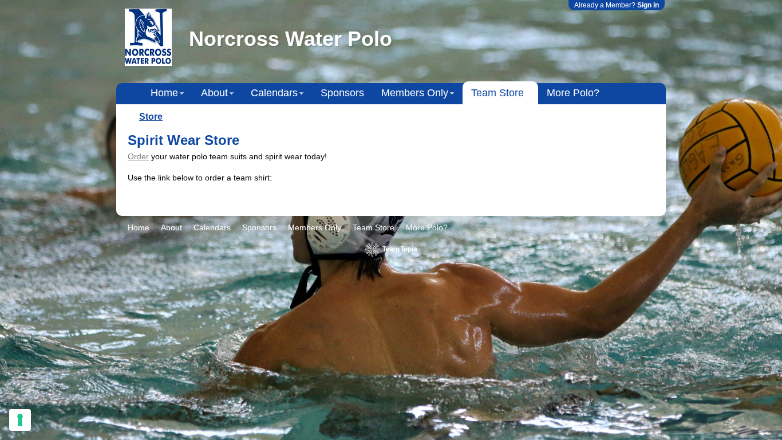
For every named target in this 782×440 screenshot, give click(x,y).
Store (151, 116)
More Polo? (573, 93)
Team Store (497, 93)
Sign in (648, 5)
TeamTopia (391, 249)
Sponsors (342, 93)
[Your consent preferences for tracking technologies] (20, 420)
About (214, 93)
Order (138, 156)
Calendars (274, 93)
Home (164, 93)
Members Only (414, 93)
